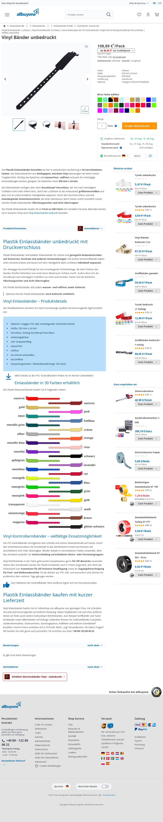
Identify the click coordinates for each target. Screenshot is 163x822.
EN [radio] (159, 3)
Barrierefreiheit (42, 741)
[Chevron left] (5, 79)
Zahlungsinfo (75, 748)
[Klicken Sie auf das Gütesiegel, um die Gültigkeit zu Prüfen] (156, 694)
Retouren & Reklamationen (76, 730)
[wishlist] (139, 14)
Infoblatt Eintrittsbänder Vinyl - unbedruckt (37, 676)
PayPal (138, 740)
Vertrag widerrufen (77, 756)
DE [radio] (154, 3)
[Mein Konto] (148, 14)
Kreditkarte (140, 736)
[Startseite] (4, 26)
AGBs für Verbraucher (46, 753)
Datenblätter (91, 228)
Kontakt (72, 735)
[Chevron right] (87, 79)
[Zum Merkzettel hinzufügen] (86, 47)
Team (38, 732)
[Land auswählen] (125, 155)
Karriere (39, 736)
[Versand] (107, 728)
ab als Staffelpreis (115, 50)
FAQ (70, 724)
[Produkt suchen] (108, 14)
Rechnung (140, 744)
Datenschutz (41, 749)
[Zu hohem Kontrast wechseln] (105, 786)
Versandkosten (119, 57)
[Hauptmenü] (7, 14)
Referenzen (41, 728)
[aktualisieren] (150, 155)
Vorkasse (139, 748)
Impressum (40, 761)
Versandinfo (74, 744)
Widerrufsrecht (42, 745)
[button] (110, 99)
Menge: (100, 119)
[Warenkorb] (157, 14)
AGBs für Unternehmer (46, 757)
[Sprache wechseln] (67, 786)
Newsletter (73, 740)
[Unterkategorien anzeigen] (26, 26)
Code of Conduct (43, 724)
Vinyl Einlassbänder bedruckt (43, 212)
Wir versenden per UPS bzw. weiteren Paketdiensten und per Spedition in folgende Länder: (113, 739)
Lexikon (72, 752)
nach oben (93, 645)
